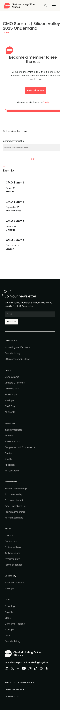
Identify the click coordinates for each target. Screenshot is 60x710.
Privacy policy (12, 558)
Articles (9, 435)
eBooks (9, 458)
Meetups (9, 400)
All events (10, 411)
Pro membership (14, 494)
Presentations (12, 441)
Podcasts (10, 464)
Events (6, 32)
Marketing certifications (17, 347)
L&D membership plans (17, 359)
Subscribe (11, 322)
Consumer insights (15, 623)
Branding (10, 606)
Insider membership (16, 488)
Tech (7, 635)
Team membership (15, 511)
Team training (12, 353)
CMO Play (10, 406)
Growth (9, 612)
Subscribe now (36, 90)
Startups (9, 629)
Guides (8, 453)
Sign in (46, 102)
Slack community (14, 582)
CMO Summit (12, 376)
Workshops (11, 394)
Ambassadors (12, 553)
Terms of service (13, 564)
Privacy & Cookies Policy (19, 682)
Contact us (11, 541)
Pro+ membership (14, 500)
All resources (12, 470)
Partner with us (13, 547)
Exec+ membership (15, 506)
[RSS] (46, 668)
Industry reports (13, 429)
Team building (12, 641)
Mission (9, 535)
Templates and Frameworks (20, 447)
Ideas (8, 617)
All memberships (14, 517)
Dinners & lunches (15, 382)
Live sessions (12, 388)
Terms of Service (14, 689)
